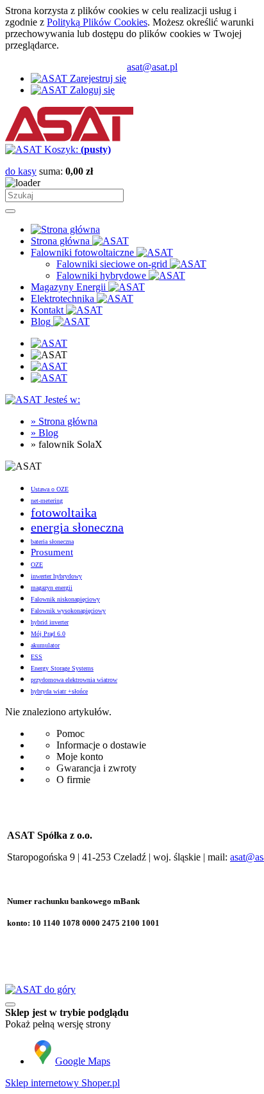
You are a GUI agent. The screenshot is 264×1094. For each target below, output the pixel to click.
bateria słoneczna (52, 541)
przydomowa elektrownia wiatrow (74, 679)
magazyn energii (51, 587)
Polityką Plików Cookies (97, 22)
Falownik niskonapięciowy (65, 599)
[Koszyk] (49, 377)
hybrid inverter (50, 622)
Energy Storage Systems (62, 668)
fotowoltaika (64, 512)
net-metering (47, 500)
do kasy (21, 171)
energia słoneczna (77, 527)
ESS (36, 656)
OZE (37, 564)
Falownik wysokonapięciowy (68, 610)
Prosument (52, 552)
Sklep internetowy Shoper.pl (62, 1082)
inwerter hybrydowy (56, 576)
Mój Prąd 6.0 (48, 633)
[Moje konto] (49, 366)
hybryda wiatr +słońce (59, 691)
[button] (49, 343)
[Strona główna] (69, 137)
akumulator (45, 645)
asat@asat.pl (152, 66)
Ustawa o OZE (50, 489)
